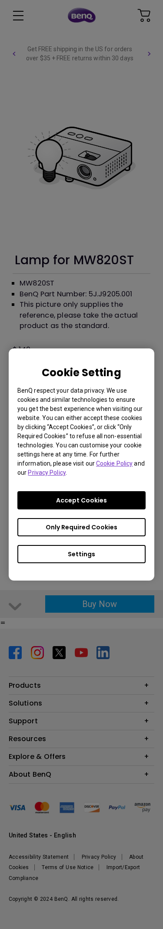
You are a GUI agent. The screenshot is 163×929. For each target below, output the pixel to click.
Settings (81, 554)
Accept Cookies (81, 500)
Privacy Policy (46, 472)
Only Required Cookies (81, 527)
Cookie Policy (114, 463)
